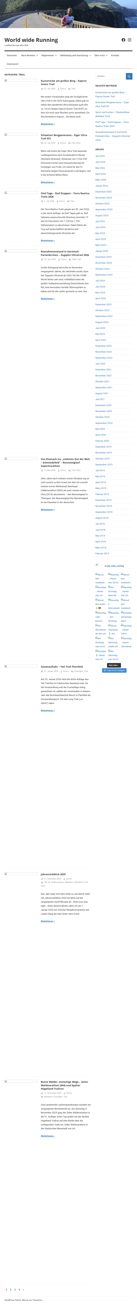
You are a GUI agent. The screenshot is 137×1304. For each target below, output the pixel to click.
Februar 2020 (102, 441)
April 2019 (100, 482)
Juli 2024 (100, 280)
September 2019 (104, 464)
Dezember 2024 (103, 257)
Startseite (12, 55)
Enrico (63, 88)
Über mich (99, 55)
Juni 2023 (100, 328)
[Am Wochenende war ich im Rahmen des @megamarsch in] (101, 629)
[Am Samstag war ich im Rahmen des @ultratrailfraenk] (114, 655)
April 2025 (100, 239)
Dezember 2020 (103, 405)
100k (74, 259)
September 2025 (104, 209)
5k (49, 882)
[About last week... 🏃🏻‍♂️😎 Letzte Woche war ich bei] (101, 604)
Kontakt (115, 55)
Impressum (12, 64)
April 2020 (100, 435)
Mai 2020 (100, 429)
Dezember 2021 (103, 369)
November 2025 (103, 197)
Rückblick (78, 882)
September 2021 (104, 387)
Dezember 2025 (103, 191)
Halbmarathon (57, 882)
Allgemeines (47, 55)
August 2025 (102, 215)
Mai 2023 (100, 334)
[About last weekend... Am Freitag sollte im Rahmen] (126, 604)
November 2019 (103, 452)
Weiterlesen (47, 124)
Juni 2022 (100, 363)
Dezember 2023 (103, 304)
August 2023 (102, 322)
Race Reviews (28, 55)
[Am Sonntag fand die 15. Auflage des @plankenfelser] (114, 591)
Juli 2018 (100, 523)
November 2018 (103, 506)
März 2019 (100, 488)
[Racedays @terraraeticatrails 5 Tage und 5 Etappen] (114, 604)
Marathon (69, 882)
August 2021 (102, 393)
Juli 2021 (100, 399)
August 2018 (102, 518)
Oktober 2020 (102, 417)
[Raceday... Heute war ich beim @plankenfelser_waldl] (126, 591)
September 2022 (104, 357)
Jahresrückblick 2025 (53, 874)
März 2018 (100, 547)
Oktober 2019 (102, 458)
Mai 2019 (100, 476)
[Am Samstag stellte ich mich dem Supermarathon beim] (114, 642)
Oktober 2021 (102, 381)
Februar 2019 (102, 494)
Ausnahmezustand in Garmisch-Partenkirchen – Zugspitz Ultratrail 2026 (65, 253)
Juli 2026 (100, 156)
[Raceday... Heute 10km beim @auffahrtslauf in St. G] (126, 629)
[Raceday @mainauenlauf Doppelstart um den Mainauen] (126, 617)
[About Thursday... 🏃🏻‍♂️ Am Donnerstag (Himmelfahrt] (114, 629)
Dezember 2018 (103, 500)
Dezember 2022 (103, 346)
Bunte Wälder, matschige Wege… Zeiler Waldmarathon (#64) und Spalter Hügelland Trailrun (64, 1085)
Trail (73, 88)
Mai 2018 (100, 535)
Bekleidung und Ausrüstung (74, 55)
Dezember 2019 (103, 446)
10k (45, 882)
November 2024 (103, 262)
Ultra (78, 143)
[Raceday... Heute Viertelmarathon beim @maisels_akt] (126, 642)
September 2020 (104, 423)
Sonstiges (78, 671)
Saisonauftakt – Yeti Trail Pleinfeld (62, 666)
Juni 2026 (100, 162)
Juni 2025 (100, 227)
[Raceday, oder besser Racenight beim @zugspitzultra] (101, 617)
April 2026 (100, 174)
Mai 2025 (100, 233)
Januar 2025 (101, 251)
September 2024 (104, 274)
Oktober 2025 (102, 203)
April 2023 (100, 340)
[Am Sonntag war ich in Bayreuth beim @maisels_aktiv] (101, 642)
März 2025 (100, 245)
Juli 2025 (100, 221)
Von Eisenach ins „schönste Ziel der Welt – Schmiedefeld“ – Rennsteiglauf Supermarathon (65, 462)
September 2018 (104, 512)
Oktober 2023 (102, 310)
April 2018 (100, 541)
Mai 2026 (100, 168)
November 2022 (103, 351)
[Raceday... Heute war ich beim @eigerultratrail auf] (101, 591)
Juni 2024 (100, 286)
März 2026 (100, 179)
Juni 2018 (100, 529)
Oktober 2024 (102, 269)
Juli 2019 (100, 470)
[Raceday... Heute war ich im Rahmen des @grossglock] (114, 578)
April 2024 (100, 298)
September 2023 (104, 316)
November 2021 (103, 375)
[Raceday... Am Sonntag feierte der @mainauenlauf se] (114, 617)
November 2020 (103, 411)
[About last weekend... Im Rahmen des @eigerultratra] (126, 578)
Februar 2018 (102, 553)
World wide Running (31, 39)
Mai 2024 (100, 292)
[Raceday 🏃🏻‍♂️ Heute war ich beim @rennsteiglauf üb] (101, 655)
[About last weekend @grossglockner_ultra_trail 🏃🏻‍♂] (101, 578)
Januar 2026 (101, 185)
